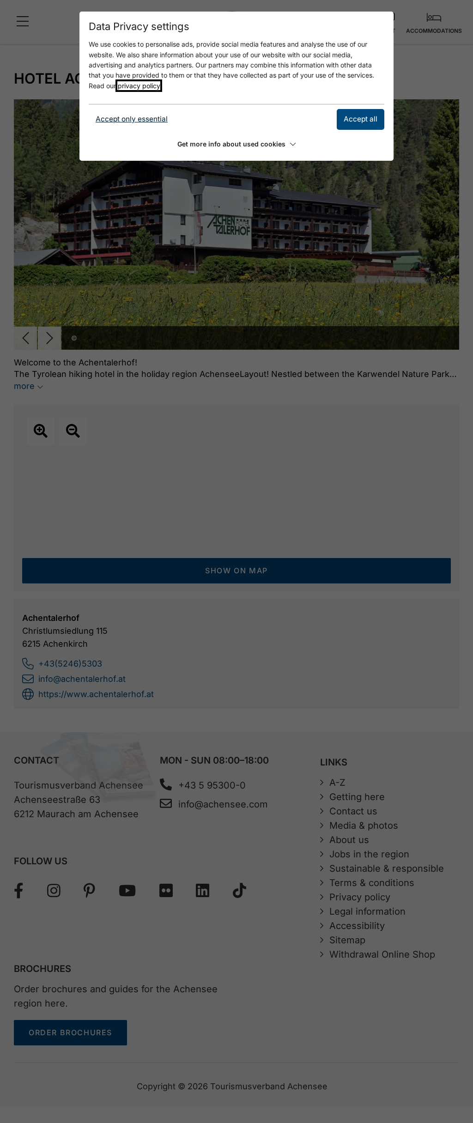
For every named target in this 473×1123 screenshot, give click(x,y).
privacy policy (139, 86)
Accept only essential (132, 119)
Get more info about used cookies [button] (231, 144)
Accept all (360, 119)
